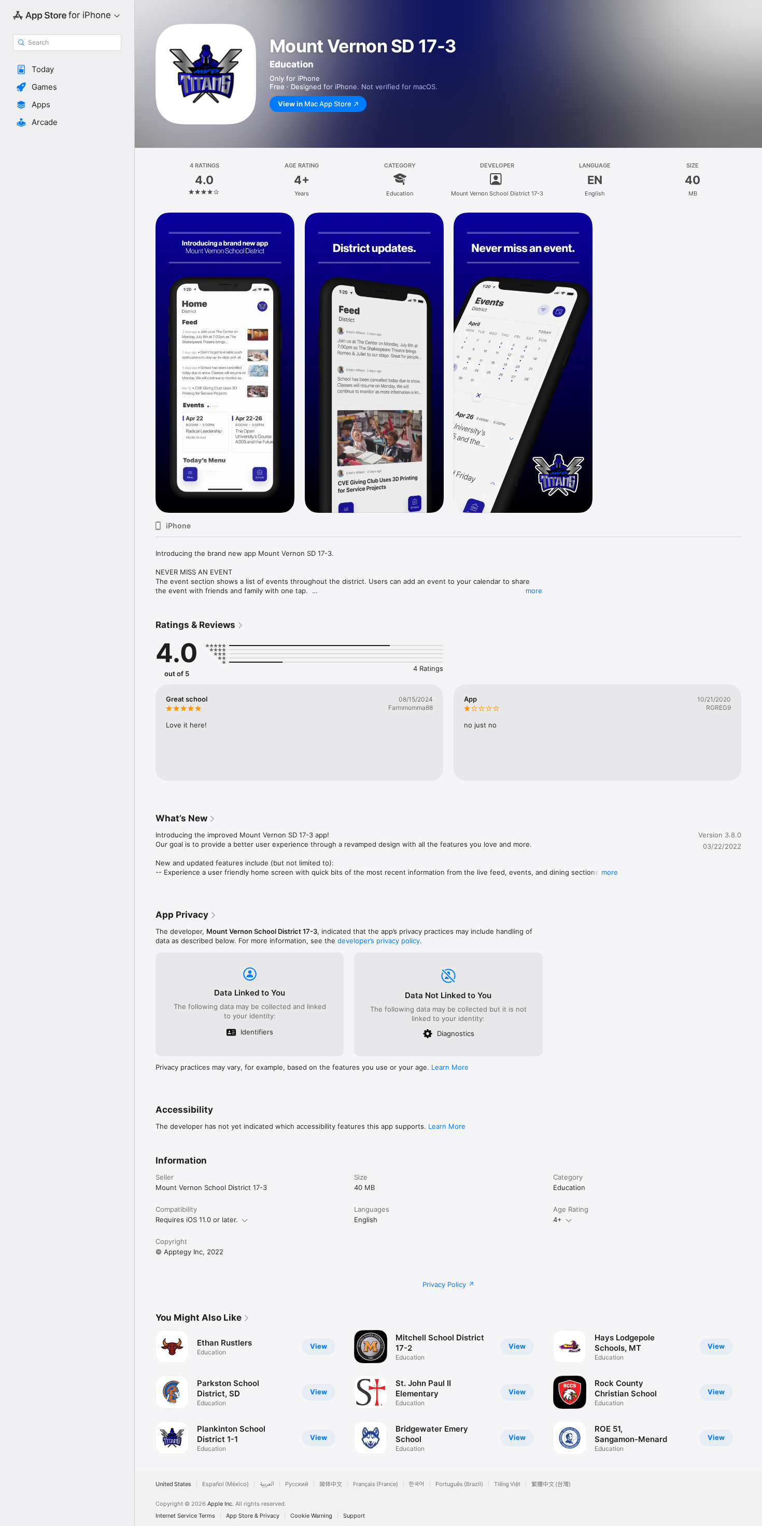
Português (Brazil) (459, 1484)
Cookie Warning (311, 1516)
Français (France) (375, 1484)
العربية (267, 1484)
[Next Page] (751, 1392)
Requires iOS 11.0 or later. (197, 1219)
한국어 (417, 1484)
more (534, 590)
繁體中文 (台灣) (551, 1484)
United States (173, 1484)
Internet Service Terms (185, 1516)
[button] (67, 69)
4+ (557, 1219)
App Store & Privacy (252, 1516)
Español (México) (225, 1484)
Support (354, 1516)
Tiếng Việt (507, 1484)
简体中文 (330, 1484)
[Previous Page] (145, 1392)
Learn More (450, 1067)
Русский (296, 1484)
